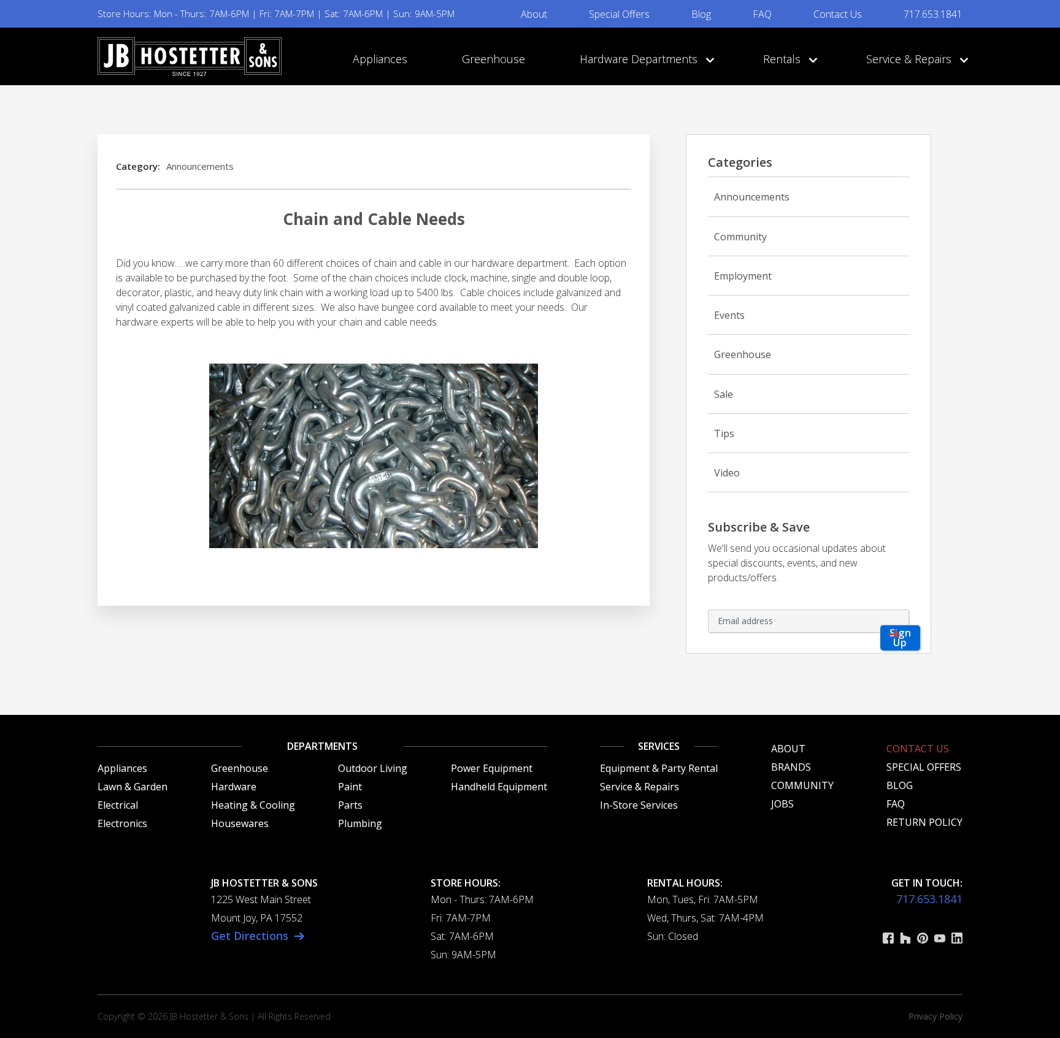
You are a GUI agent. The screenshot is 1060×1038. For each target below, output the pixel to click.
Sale (723, 394)
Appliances (380, 59)
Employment (743, 276)
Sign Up (900, 637)
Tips (724, 433)
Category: (138, 166)
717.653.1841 (933, 14)
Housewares (240, 823)
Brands (791, 767)
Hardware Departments (640, 59)
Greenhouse (493, 59)
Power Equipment (491, 768)
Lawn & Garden (132, 786)
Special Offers (619, 14)
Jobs (782, 804)
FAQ (762, 14)
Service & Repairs (910, 59)
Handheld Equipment (499, 786)
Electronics (122, 823)
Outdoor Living (372, 768)
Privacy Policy (935, 1016)
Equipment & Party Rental (659, 768)
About (534, 14)
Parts (350, 805)
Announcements (200, 166)
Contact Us (837, 14)
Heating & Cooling (253, 805)
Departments (322, 746)
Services (659, 746)
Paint (350, 786)
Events (729, 315)
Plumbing (360, 823)
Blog (701, 14)
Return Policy (924, 822)
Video (727, 472)
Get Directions (249, 935)
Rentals (783, 59)
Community (740, 236)
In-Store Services (639, 805)
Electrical (118, 805)
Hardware (233, 786)
